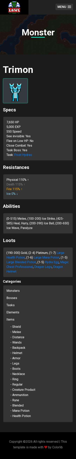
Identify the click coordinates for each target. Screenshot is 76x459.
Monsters (13, 291)
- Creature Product (22, 390)
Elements (12, 312)
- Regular (16, 384)
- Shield (15, 327)
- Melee (15, 332)
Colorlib (57, 447)
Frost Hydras (23, 155)
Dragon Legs (43, 267)
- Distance (17, 337)
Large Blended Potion (21, 262)
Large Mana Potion (46, 257)
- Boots (15, 369)
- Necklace (17, 374)
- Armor (15, 358)
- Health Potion (20, 416)
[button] (64, 7)
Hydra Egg (52, 262)
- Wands (16, 342)
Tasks (10, 305)
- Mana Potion (19, 411)
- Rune (14, 400)
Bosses (11, 298)
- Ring (14, 379)
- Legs (14, 363)
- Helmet (16, 353)
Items (10, 319)
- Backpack (17, 348)
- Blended (17, 405)
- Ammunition (19, 395)
